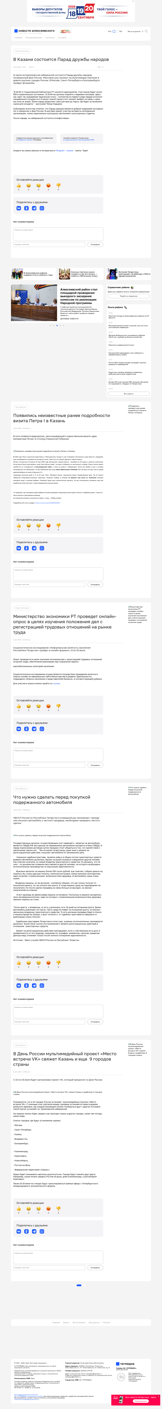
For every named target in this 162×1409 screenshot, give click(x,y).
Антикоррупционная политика (26, 1395)
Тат (120, 31)
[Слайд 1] (50, 323)
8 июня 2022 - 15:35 (19, 67)
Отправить (95, 244)
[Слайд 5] (63, 323)
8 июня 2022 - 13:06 (19, 810)
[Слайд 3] (57, 323)
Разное (106, 1322)
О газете (62, 37)
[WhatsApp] (42, 208)
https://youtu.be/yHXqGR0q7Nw (47, 503)
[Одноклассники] (26, 208)
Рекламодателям (33, 37)
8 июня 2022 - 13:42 (19, 428)
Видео (66, 1322)
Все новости (128, 394)
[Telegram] (34, 208)
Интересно (20, 407)
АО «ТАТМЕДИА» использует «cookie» (28, 1396)
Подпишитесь (141, 1401)
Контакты (50, 37)
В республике (22, 51)
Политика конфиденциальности (26, 1399)
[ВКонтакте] (19, 208)
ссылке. (57, 683)
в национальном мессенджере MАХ (78, 140)
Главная (18, 37)
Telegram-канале (25, 140)
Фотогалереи (79, 1322)
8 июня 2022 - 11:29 (19, 1072)
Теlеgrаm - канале (65, 150)
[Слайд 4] (60, 323)
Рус (110, 31)
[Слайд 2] (53, 323)
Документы (94, 1322)
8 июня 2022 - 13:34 (19, 639)
